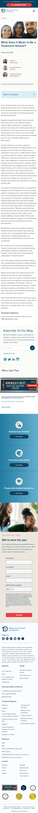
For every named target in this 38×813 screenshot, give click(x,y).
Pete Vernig (12, 69)
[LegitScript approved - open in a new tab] (23, 790)
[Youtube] (15, 638)
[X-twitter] (22, 638)
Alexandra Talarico (14, 62)
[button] (34, 94)
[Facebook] (3, 638)
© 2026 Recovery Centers (19, 811)
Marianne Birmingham (14, 75)
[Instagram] (11, 638)
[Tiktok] (19, 638)
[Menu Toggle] (34, 11)
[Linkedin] (7, 638)
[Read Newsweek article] (9, 787)
